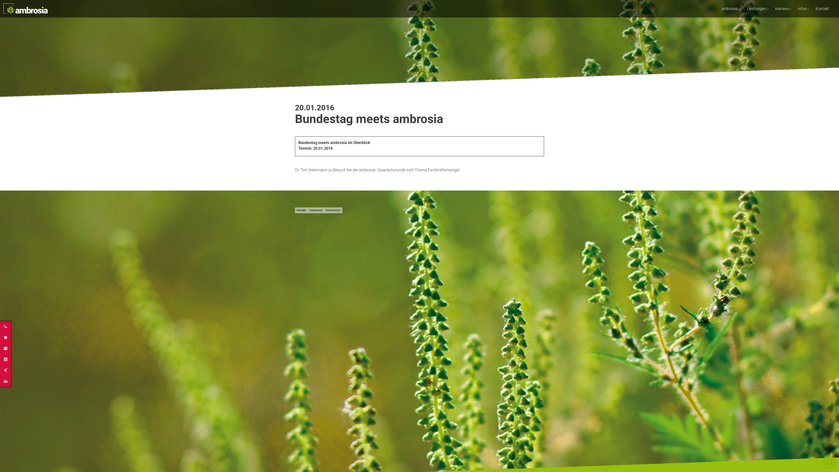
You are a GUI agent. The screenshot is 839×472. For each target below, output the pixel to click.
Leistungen (757, 8)
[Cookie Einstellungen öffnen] (829, 466)
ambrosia (730, 8)
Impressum (315, 210)
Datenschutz (333, 210)
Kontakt (822, 8)
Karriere (782, 8)
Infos (802, 8)
